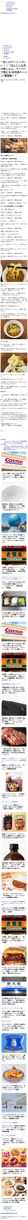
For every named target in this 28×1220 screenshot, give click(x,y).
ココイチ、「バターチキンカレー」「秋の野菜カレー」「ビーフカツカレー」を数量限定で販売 (13, 895)
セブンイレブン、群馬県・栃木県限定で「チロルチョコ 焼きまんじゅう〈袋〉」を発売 (13, 910)
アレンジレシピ (11, 3)
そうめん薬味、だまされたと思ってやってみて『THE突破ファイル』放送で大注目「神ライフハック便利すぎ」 (13, 615)
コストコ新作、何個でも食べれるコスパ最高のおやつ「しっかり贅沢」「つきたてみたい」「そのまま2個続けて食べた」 (13, 1014)
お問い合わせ (7, 1208)
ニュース (9, 7)
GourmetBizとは (8, 1206)
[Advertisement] (14, 29)
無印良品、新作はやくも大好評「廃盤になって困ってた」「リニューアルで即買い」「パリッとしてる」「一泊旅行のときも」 (13, 720)
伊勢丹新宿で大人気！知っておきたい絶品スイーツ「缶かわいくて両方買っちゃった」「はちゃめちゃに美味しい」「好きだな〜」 (13, 690)
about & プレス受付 (12, 8)
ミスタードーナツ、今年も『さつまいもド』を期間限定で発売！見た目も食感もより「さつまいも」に (13, 1171)
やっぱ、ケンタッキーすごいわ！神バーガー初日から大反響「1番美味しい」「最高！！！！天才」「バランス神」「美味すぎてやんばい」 (13, 970)
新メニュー (10, 5)
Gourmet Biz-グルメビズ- (9, 1213)
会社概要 (9, 10)
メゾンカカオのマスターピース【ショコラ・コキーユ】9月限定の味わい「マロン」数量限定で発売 (13, 1116)
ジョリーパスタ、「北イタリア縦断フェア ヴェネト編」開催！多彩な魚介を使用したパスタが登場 (13, 1200)
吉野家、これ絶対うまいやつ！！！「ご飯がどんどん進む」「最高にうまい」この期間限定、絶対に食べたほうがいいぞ (13, 677)
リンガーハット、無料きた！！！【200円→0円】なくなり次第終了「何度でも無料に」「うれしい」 (12, 807)
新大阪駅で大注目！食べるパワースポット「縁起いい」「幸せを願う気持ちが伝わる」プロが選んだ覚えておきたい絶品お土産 (13, 1001)
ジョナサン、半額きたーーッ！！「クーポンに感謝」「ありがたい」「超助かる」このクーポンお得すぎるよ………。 (13, 1141)
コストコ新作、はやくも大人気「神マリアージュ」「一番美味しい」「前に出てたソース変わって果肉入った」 (13, 476)
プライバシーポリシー (10, 1210)
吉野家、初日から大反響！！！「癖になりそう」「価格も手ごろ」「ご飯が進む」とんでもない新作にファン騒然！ (13, 939)
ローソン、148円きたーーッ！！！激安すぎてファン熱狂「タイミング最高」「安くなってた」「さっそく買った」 (13, 1057)
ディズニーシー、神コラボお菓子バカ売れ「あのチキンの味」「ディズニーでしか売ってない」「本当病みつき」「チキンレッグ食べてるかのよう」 (13, 538)
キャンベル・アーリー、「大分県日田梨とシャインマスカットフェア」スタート (13, 795)
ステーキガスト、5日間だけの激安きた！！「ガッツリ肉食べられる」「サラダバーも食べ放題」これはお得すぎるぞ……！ (13, 1027)
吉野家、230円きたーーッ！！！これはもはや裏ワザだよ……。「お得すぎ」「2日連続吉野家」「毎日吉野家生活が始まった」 (13, 570)
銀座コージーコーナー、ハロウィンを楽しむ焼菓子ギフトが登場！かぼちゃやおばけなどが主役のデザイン (13, 835)
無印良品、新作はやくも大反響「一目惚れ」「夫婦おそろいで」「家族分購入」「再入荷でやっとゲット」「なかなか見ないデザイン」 (13, 507)
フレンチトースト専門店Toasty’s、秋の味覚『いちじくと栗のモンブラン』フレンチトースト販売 (13, 1087)
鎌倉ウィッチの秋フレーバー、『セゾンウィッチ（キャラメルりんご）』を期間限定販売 (13, 767)
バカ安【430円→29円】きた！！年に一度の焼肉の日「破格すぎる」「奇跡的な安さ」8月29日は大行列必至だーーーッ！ (13, 751)
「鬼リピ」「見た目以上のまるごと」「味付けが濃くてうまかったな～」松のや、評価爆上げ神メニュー (15, 447)
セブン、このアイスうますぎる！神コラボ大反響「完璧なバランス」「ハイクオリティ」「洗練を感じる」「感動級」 (13, 584)
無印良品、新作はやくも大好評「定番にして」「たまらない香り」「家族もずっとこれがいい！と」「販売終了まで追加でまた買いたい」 (13, 865)
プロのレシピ (10, 2)
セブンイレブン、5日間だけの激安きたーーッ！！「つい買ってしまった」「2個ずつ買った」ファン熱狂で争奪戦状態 (13, 1128)
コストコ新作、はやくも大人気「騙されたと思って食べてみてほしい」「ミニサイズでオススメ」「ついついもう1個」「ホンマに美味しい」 (13, 646)
